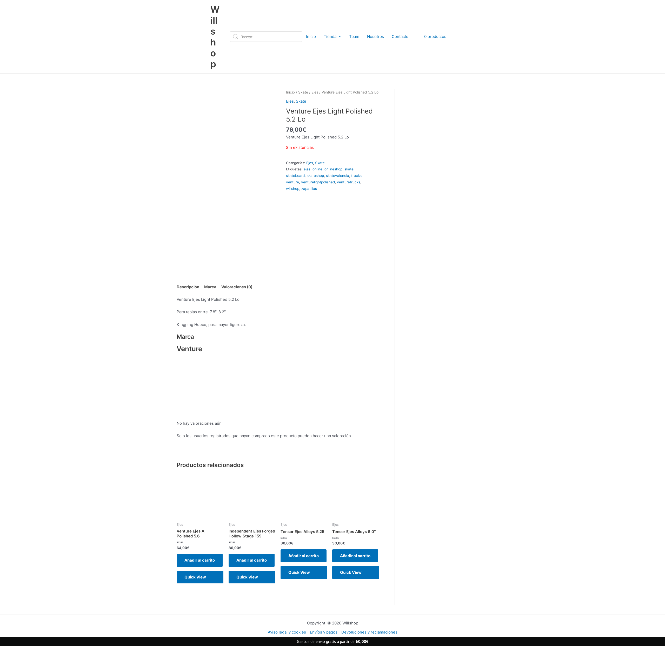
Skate (303, 92)
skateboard (295, 176)
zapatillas (309, 189)
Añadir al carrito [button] (199, 560)
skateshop (315, 176)
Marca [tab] (210, 286)
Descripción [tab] (188, 286)
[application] (338, 36)
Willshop (215, 36)
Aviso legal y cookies (287, 632)
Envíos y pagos (323, 632)
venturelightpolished (318, 182)
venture (292, 182)
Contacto (400, 36)
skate (349, 169)
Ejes (314, 92)
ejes (307, 169)
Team (354, 36)
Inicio (311, 36)
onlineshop (333, 169)
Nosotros (375, 36)
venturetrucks (348, 182)
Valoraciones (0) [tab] (236, 286)
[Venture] (315, 227)
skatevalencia (337, 176)
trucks (356, 176)
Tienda (330, 36)
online (317, 169)
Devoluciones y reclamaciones (369, 632)
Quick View (195, 577)
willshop (292, 189)
